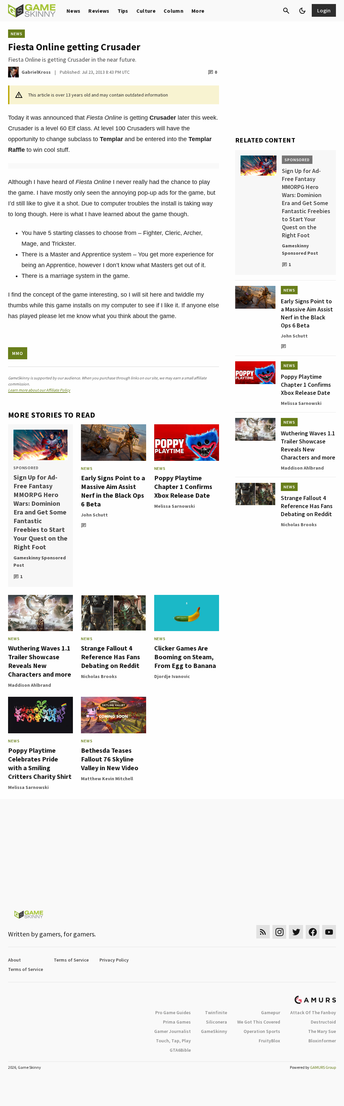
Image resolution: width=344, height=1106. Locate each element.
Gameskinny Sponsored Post (39, 561)
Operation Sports (262, 1031)
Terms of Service (71, 960)
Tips (123, 10)
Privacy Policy (114, 960)
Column (173, 10)
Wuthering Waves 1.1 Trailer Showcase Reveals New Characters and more (39, 661)
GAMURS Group (323, 1067)
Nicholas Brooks (99, 676)
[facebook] (312, 932)
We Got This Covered (258, 1022)
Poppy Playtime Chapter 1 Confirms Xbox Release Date (183, 486)
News (73, 10)
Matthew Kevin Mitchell (107, 779)
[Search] (286, 10)
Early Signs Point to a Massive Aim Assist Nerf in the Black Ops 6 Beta (113, 491)
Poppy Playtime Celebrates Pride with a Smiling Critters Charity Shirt (40, 763)
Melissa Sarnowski (174, 506)
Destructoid (323, 1022)
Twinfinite (216, 1012)
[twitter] (296, 932)
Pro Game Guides (173, 1012)
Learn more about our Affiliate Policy (39, 389)
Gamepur (270, 1012)
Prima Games (177, 1022)
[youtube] (329, 932)
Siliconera (216, 1022)
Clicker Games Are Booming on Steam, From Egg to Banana (185, 657)
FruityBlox (269, 1041)
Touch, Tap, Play (173, 1041)
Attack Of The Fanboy (313, 1012)
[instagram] (279, 932)
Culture (146, 10)
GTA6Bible (180, 1050)
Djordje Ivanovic (172, 676)
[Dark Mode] (302, 10)
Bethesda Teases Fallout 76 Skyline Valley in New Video (109, 759)
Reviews (98, 10)
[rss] (263, 932)
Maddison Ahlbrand (29, 685)
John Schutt (94, 515)
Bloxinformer (322, 1041)
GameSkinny (214, 1031)
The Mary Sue (322, 1031)
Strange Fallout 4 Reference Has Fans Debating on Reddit (110, 657)
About (14, 960)
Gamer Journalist (172, 1031)
